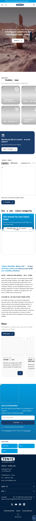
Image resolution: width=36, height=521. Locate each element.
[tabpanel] (18, 185)
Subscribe (16, 422)
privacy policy (27, 430)
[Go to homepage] (20, 5)
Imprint (18, 510)
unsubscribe (8, 430)
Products (16, 40)
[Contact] (34, 517)
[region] (18, 232)
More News (6, 333)
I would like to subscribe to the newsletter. (14, 427)
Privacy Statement (27, 510)
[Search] (6, 5)
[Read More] (20, 373)
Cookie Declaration (9, 510)
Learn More (6, 202)
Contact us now (8, 149)
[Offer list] (34, 5)
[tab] (5, 163)
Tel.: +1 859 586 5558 (7, 477)
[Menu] (2, 5)
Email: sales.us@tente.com (8, 480)
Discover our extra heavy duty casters (16, 229)
